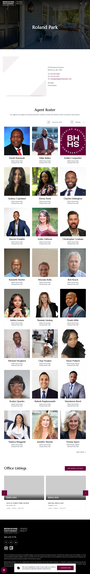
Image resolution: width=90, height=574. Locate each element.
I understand (65, 568)
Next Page (80, 452)
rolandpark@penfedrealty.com (61, 79)
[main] (45, 260)
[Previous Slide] (4, 493)
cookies (31, 567)
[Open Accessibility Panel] (4, 570)
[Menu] (86, 3)
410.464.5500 (55, 74)
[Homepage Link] (12, 3)
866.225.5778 (10, 537)
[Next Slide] (85, 493)
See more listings (75, 468)
